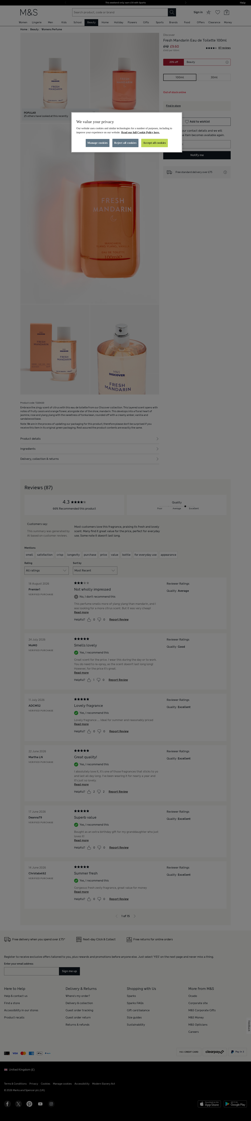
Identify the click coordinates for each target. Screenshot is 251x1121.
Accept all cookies (154, 142)
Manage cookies (97, 142)
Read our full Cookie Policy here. (140, 132)
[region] (126, 132)
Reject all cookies (125, 142)
